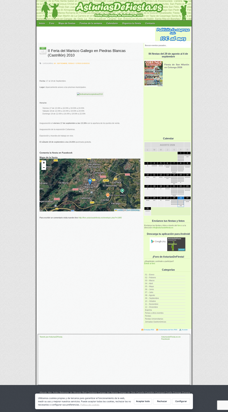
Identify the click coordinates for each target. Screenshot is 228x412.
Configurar (181, 401)
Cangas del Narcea (108, 392)
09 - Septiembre (60, 63)
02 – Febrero (150, 278)
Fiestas (148, 316)
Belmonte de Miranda (70, 392)
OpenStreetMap (133, 210)
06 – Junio (149, 289)
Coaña (169, 392)
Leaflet (120, 210)
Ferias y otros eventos (154, 313)
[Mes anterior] (147, 145)
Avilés (56, 392)
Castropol (160, 392)
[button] (90, 182)
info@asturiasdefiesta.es (162, 228)
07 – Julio (149, 292)
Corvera (186, 392)
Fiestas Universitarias (154, 319)
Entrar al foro (149, 263)
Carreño (140, 392)
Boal (84, 392)
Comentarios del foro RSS (168, 330)
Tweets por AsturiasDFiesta (51, 337)
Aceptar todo (143, 401)
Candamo (92, 392)
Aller (50, 392)
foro (179, 225)
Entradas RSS (149, 330)
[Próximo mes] (187, 145)
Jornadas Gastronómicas (155, 322)
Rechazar (162, 401)
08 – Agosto (150, 295)
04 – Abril (149, 283)
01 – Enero (149, 275)
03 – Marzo (149, 280)
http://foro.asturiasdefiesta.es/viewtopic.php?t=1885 (100, 218)
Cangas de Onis (127, 392)
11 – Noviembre (151, 304)
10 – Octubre (150, 301)
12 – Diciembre (151, 307)
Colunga (177, 392)
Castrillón (149, 392)
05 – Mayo (149, 286)
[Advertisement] (96, 34)
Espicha (148, 310)
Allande (43, 392)
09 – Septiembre (152, 298)
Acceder (185, 330)
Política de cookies (89, 404)
